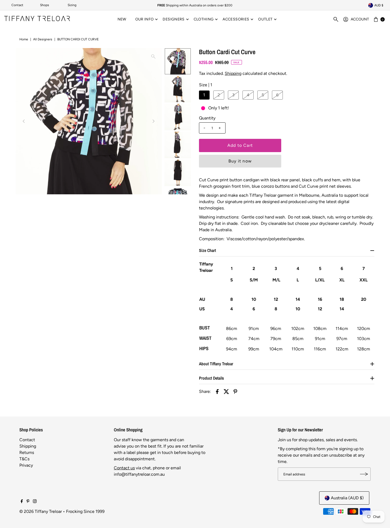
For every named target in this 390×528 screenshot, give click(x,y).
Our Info (144, 19)
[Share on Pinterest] (235, 391)
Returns (26, 452)
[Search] (336, 19)
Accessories (236, 19)
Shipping (233, 73)
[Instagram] (35, 502)
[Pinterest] (28, 502)
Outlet (265, 19)
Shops (44, 5)
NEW (122, 19)
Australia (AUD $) (347, 497)
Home (23, 39)
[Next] (153, 121)
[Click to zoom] (153, 56)
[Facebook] (22, 502)
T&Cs (24, 458)
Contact (17, 5)
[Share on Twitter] (226, 391)
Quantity (207, 118)
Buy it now (240, 161)
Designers (173, 19)
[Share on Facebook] (217, 391)
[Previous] (24, 121)
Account (360, 19)
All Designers (42, 39)
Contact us (124, 467)
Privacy (26, 465)
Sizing (72, 5)
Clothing (204, 19)
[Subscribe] (364, 474)
